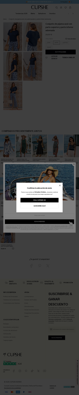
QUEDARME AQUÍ (40, 206)
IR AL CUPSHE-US (39, 200)
